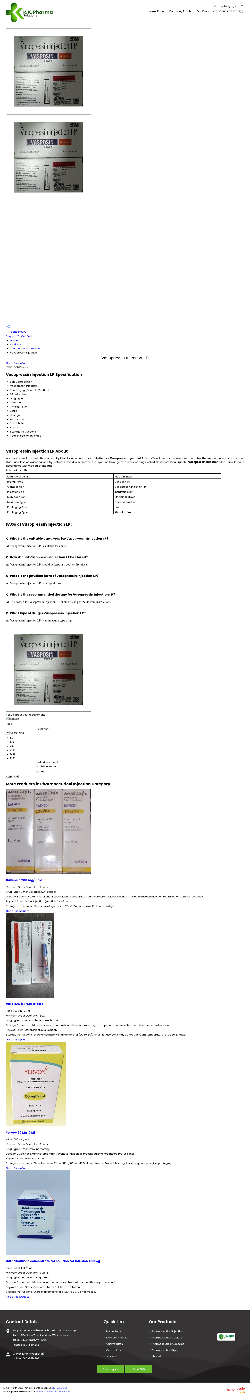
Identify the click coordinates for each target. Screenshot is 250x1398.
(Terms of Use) (60, 1388)
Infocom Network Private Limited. (54, 1391)
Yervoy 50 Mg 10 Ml (20, 1133)
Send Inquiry (18, 331)
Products (15, 344)
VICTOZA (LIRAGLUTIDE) (24, 1004)
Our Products (205, 11)
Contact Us (227, 11)
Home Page (156, 11)
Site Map (111, 1356)
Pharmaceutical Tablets (167, 1337)
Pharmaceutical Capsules (168, 1344)
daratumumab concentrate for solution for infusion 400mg (53, 1261)
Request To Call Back (19, 336)
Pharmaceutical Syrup (165, 1350)
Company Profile (180, 11)
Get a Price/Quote (17, 363)
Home (14, 340)
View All (156, 1356)
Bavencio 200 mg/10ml (24, 880)
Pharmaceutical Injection (25, 348)
